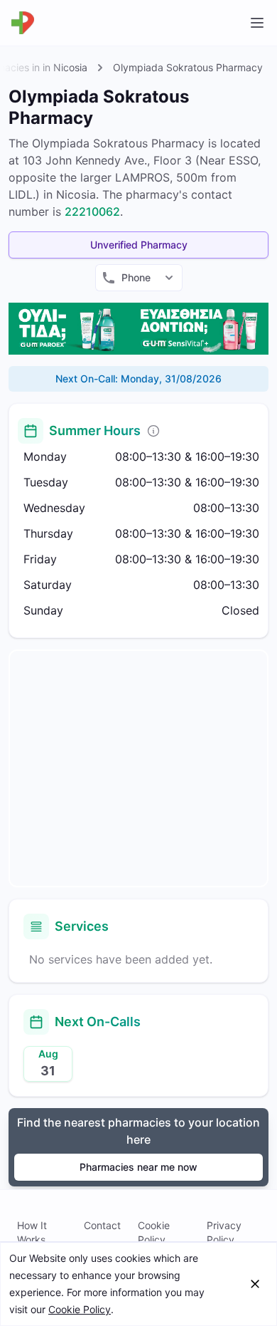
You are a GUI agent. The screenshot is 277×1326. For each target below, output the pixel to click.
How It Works (32, 1232)
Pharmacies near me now (138, 1167)
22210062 (92, 211)
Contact (102, 1225)
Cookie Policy (154, 1232)
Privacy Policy (224, 1232)
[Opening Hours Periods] (153, 431)
